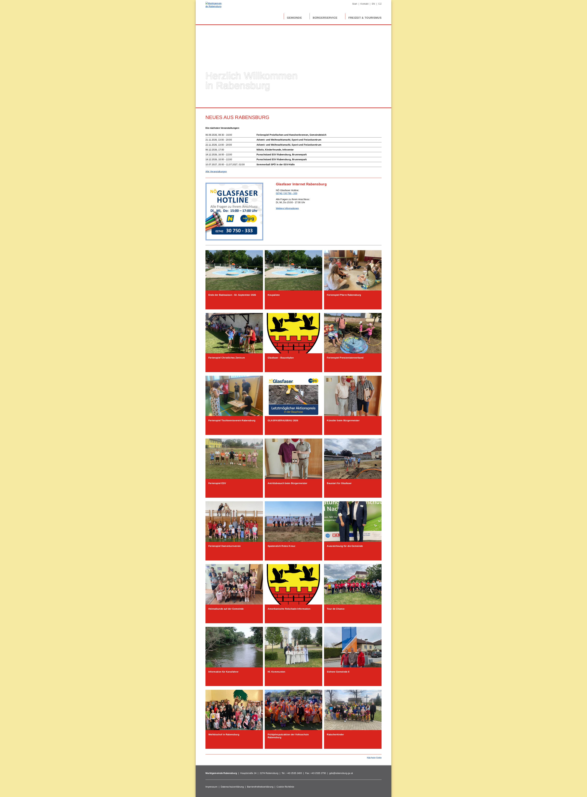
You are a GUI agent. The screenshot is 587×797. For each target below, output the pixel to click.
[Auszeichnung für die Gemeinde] (353, 521)
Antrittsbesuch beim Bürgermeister (287, 483)
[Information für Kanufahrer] (234, 647)
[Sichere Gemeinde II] (353, 647)
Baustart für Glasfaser (339, 483)
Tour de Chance (335, 608)
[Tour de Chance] (353, 584)
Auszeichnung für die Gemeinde (345, 546)
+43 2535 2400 (294, 773)
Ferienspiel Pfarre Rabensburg (344, 295)
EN (373, 3)
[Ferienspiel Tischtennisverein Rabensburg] (234, 396)
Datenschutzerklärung (232, 786)
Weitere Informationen (287, 208)
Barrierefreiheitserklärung (260, 786)
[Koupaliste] (293, 270)
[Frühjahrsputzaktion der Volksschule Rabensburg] (293, 710)
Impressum (211, 786)
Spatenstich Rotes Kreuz (281, 546)
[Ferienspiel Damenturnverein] (234, 521)
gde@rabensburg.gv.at (341, 773)
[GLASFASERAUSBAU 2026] (293, 396)
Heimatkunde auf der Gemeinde (226, 608)
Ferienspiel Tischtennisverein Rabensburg (231, 420)
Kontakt (364, 3)
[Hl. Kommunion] (293, 647)
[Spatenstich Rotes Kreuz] (293, 521)
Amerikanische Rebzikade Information (289, 608)
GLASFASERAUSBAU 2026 (283, 420)
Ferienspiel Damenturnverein (224, 546)
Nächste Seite (374, 757)
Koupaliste (274, 295)
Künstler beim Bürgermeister (343, 420)
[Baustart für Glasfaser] (353, 459)
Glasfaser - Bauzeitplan (281, 357)
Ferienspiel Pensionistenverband (345, 357)
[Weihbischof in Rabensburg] (234, 710)
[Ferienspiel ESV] (234, 459)
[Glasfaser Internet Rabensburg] (234, 239)
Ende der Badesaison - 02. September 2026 (232, 295)
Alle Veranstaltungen (216, 171)
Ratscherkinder (335, 734)
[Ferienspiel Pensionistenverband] (353, 333)
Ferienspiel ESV (217, 483)
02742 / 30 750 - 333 (286, 193)
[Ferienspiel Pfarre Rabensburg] (353, 270)
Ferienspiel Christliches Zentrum (226, 357)
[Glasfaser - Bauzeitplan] (293, 333)
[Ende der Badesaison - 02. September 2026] (234, 270)
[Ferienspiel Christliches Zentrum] (234, 333)
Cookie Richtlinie (285, 786)
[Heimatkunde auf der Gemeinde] (234, 584)
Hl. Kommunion (276, 671)
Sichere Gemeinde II (338, 671)
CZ (380, 3)
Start (354, 3)
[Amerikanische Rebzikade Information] (293, 584)
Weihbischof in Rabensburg (223, 734)
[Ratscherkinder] (353, 710)
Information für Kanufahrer (223, 671)
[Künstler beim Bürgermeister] (353, 396)
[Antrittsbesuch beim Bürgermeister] (293, 459)
